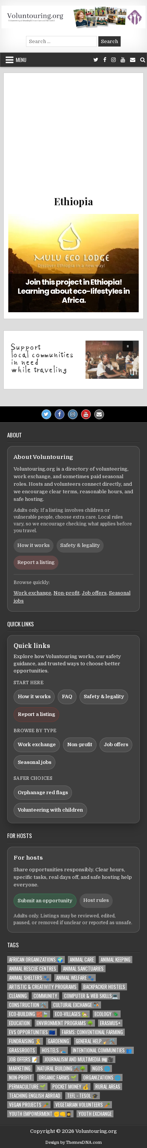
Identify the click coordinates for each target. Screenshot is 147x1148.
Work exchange (32, 593)
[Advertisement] (73, 138)
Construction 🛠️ (27, 1005)
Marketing (20, 1068)
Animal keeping (115, 959)
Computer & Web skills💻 (91, 995)
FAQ (67, 696)
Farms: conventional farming (92, 1032)
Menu (21, 60)
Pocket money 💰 (70, 1086)
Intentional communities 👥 (102, 1050)
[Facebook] (104, 60)
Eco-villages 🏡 (71, 1014)
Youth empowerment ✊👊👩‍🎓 (40, 1113)
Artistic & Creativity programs (43, 986)
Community (45, 995)
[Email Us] (132, 60)
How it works (33, 545)
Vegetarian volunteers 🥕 (82, 1104)
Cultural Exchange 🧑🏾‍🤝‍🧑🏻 (76, 1005)
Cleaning (18, 995)
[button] (73, 359)
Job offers (94, 593)
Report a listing (36, 562)
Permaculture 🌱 (27, 1086)
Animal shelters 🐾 (29, 977)
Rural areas (107, 1086)
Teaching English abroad (34, 1095)
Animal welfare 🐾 (75, 977)
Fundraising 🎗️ (25, 1041)
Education (19, 1023)
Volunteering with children (50, 810)
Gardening (58, 1041)
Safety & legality (80, 545)
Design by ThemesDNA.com (73, 1142)
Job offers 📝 (23, 1059)
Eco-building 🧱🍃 (28, 1014)
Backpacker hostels (104, 986)
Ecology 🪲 (107, 1014)
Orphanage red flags (43, 792)
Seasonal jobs (34, 762)
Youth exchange (95, 1113)
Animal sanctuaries (83, 968)
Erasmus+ (110, 1023)
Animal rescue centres (32, 968)
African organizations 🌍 (36, 959)
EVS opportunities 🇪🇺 (32, 1032)
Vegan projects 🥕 (29, 1104)
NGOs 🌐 (101, 1068)
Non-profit (67, 593)
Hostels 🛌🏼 (54, 1050)
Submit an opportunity (45, 900)
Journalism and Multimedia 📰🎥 (78, 1059)
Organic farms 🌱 (58, 1077)
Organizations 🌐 (102, 1077)
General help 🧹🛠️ (95, 1041)
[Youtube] (123, 60)
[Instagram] (113, 60)
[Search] (142, 60)
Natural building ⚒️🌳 (61, 1068)
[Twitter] (95, 60)
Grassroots (22, 1050)
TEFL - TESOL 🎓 (82, 1095)
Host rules (96, 900)
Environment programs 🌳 (65, 1023)
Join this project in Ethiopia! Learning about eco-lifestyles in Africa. (74, 291)
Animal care (82, 959)
